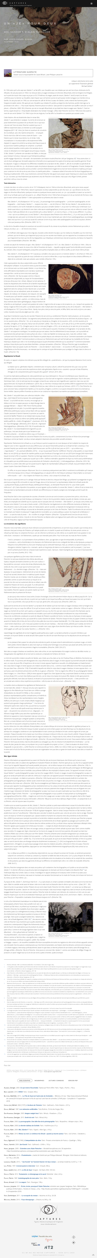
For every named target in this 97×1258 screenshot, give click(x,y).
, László (8, 1170)
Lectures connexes (56, 1080)
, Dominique (10, 1196)
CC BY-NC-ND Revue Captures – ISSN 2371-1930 (48, 1252)
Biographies (39, 1080)
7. (4, 1002)
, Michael (9, 1109)
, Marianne (10, 1155)
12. (5, 1035)
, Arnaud (9, 1182)
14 (83, 869)
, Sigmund (9, 1140)
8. (4, 1008)
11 (12, 509)
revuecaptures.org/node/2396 (52, 1071)
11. (5, 1029)
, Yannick (9, 1144)
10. (5, 1025)
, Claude (10, 1162)
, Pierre (9, 1174)
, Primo (7, 1166)
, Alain (9, 1121)
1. (4, 965)
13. (5, 1039)
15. (5, 1054)
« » (38, 1096)
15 (31, 919)
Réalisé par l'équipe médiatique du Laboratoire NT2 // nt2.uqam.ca (48, 1255)
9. (4, 1010)
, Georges (12, 1113)
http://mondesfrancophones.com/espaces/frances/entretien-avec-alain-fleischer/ (34, 1151)
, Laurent (8, 1092)
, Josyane (10, 1186)
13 (11, 810)
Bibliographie (25, 1080)
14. (5, 1046)
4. (4, 979)
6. (4, 998)
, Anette (10, 1200)
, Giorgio (9, 1088)
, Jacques (9, 1148)
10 (14, 450)
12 (33, 703)
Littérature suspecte (25, 72)
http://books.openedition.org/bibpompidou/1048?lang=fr (61, 1189)
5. (4, 983)
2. (4, 967)
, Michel (10, 1105)
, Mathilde (10, 1096)
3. (4, 973)
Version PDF (73, 1080)
